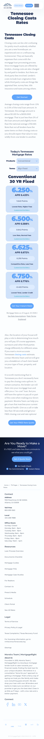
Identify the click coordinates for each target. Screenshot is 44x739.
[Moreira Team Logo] (7, 5)
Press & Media (10, 592)
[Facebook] (8, 705)
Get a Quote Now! (22, 459)
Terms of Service (11, 622)
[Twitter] (26, 705)
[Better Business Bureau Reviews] (12, 726)
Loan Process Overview (14, 551)
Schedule (29, 5)
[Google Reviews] (19, 726)
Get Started (22, 97)
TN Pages (14, 485)
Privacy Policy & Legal (13, 627)
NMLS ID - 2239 (30, 736)
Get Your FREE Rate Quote (22, 423)
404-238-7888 (8, 8)
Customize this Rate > (22, 210)
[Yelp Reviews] (31, 725)
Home (6, 485)
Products (10, 161)
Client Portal (10, 604)
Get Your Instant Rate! (22, 306)
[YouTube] (20, 705)
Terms (12, 168)
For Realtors (9, 581)
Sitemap (8, 648)
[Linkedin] (14, 705)
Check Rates (19, 5)
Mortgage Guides (12, 563)
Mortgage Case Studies (14, 575)
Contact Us (9, 587)
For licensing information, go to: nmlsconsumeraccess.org (18, 640)
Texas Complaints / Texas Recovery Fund (21, 633)
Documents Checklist (13, 557)
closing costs (20, 354)
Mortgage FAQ (11, 569)
